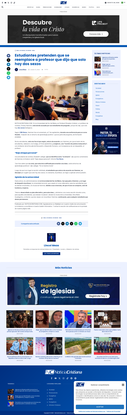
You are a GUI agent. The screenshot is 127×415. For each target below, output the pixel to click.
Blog (98, 7)
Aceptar (99, 407)
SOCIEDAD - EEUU (30, 50)
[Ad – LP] (64, 42)
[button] (123, 385)
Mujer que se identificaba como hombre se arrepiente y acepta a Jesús (109, 66)
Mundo (84, 7)
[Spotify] (75, 378)
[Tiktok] (14, 3)
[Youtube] (5, 3)
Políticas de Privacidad (113, 411)
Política (91, 7)
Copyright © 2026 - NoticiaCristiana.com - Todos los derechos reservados (63, 413)
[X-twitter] (8, 3)
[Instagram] (11, 3)
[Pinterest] (71, 378)
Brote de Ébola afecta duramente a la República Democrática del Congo (19, 357)
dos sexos (21, 128)
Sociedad (22, 50)
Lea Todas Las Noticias (51, 253)
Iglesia (38, 7)
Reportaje (30, 7)
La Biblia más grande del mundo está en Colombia (78, 357)
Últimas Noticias (102, 53)
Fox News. (60, 159)
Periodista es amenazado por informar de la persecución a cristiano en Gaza (78, 330)
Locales (67, 7)
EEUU (18, 50)
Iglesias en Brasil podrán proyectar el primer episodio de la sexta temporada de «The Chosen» (20, 331)
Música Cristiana (100, 102)
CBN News (23, 132)
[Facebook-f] (2, 3)
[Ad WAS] (63, 304)
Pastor (98, 105)
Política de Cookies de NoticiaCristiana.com (92, 411)
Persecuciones (47, 7)
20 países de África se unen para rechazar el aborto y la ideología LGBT (107, 357)
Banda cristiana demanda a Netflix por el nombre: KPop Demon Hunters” (49, 357)
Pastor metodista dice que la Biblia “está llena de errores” (107, 330)
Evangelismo (58, 7)
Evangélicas (75, 7)
